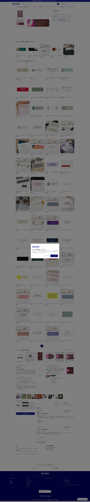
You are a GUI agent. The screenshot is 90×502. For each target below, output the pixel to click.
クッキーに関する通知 (53, 250)
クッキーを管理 (46, 255)
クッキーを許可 (54, 255)
